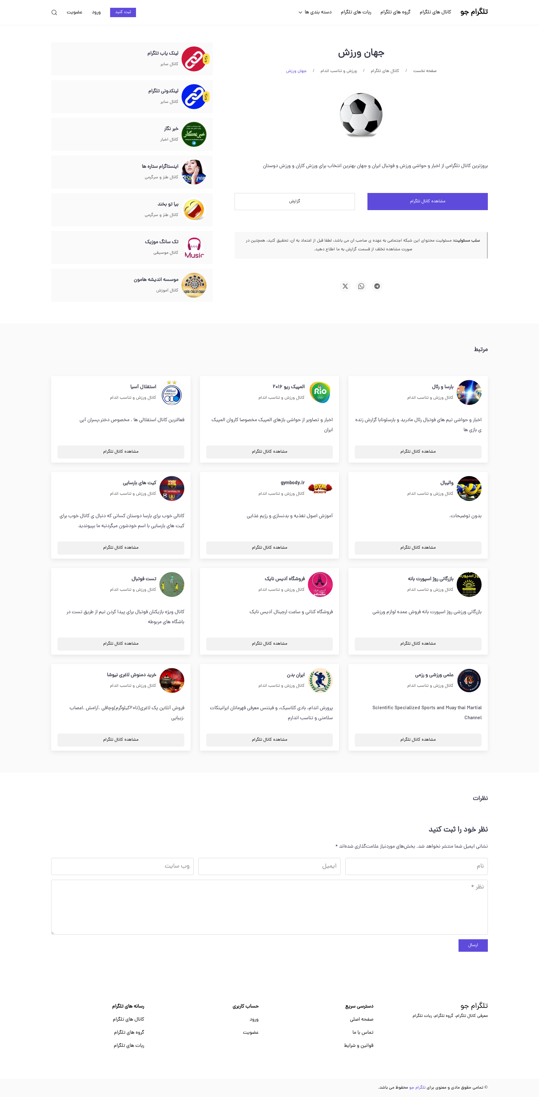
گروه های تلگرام (395, 12)
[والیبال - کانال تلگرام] (469, 489)
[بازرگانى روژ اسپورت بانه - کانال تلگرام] (469, 585)
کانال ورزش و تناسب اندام (430, 398)
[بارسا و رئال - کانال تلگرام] (469, 393)
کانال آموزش (167, 290)
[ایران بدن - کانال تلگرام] (320, 681)
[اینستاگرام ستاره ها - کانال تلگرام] (194, 172)
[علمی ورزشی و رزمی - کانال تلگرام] (469, 681)
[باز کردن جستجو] (54, 12)
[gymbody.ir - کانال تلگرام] (320, 489)
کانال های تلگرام (435, 12)
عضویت (74, 12)
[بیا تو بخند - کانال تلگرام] (194, 210)
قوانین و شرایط (358, 1046)
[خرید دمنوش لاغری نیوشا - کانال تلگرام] (171, 681)
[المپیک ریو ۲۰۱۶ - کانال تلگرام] (320, 393)
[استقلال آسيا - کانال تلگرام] (171, 393)
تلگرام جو (474, 1007)
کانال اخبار (169, 140)
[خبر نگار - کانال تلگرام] (194, 134)
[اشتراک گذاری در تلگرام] (377, 286)
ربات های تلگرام (356, 12)
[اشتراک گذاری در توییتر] (345, 286)
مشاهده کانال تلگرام (427, 201)
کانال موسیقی (165, 253)
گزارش (294, 201)
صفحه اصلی (361, 1019)
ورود (96, 12)
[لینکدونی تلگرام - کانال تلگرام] (194, 97)
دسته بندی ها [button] (318, 12)
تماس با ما (362, 1033)
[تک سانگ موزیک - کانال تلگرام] (194, 248)
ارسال (473, 945)
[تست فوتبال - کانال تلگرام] (171, 585)
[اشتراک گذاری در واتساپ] (361, 286)
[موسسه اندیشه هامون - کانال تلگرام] (194, 285)
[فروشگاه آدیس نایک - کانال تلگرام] (320, 585)
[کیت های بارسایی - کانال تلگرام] (171, 489)
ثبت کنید (123, 12)
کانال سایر (169, 64)
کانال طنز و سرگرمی (161, 177)
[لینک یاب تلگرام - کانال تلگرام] (194, 59)
